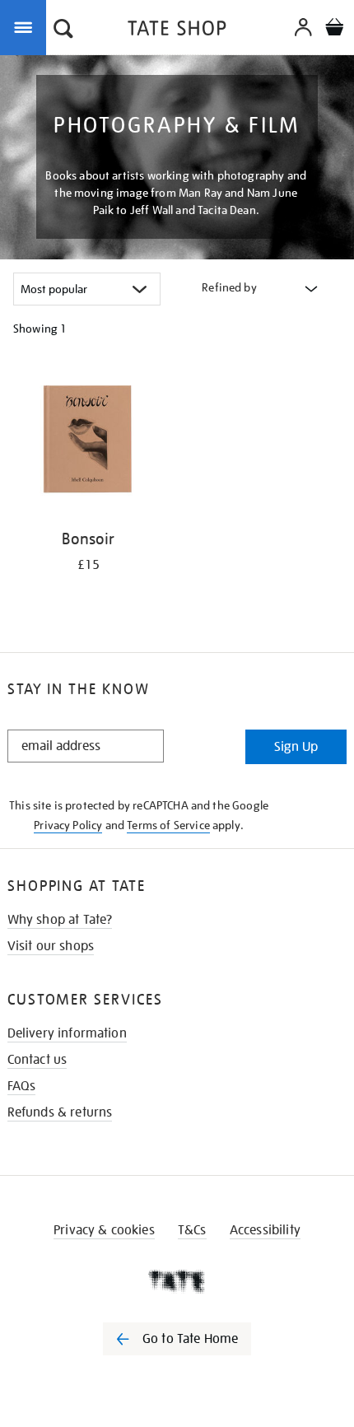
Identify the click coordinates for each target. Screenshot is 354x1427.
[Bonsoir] (88, 441)
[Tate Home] (177, 1281)
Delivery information (67, 1033)
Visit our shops (50, 946)
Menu (26, 26)
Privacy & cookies (104, 1230)
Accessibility (265, 1230)
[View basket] (334, 29)
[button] (63, 30)
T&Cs (192, 1230)
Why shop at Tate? (60, 920)
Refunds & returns (60, 1112)
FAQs (21, 1086)
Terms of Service (168, 825)
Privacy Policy (68, 825)
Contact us (37, 1060)
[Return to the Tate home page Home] (177, 31)
